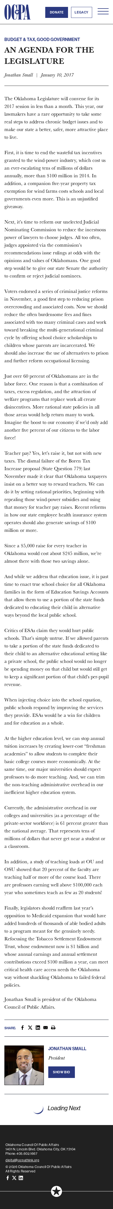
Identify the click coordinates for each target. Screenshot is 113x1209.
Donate (57, 12)
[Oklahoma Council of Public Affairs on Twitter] (14, 1178)
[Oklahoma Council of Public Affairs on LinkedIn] (21, 1178)
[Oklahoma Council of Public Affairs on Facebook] (7, 1178)
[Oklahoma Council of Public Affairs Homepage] (17, 12)
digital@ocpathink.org (22, 1160)
